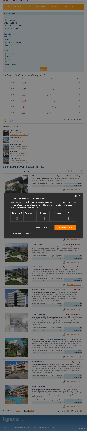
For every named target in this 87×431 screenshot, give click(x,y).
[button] (21, 233)
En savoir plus (32, 208)
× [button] (79, 196)
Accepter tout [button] (65, 227)
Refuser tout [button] (42, 227)
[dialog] (43, 215)
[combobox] (76, 196)
